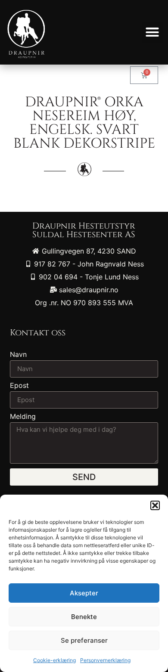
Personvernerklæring (105, 660)
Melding (23, 417)
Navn (18, 355)
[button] (155, 505)
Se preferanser (84, 640)
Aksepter (84, 593)
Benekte (84, 617)
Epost (19, 386)
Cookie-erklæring (54, 660)
